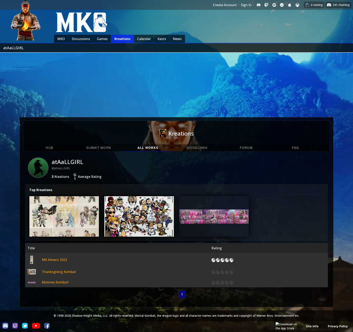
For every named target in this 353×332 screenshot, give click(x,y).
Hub (49, 147)
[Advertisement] (176, 83)
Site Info (312, 326)
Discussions (81, 39)
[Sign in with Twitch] (266, 5)
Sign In (246, 5)
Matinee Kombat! (213, 224)
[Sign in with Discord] (259, 5)
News (177, 39)
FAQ (295, 147)
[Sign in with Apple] (290, 5)
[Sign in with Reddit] (282, 5)
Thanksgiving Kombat (139, 224)
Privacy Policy (338, 326)
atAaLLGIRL (67, 162)
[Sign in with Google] (274, 5)
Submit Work (98, 147)
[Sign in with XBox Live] (297, 5)
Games (102, 39)
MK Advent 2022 (64, 224)
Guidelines (197, 147)
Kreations (122, 39)
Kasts (162, 39)
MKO (61, 39)
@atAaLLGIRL (61, 168)
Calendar (144, 39)
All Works (148, 147)
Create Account (225, 5)
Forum (246, 147)
